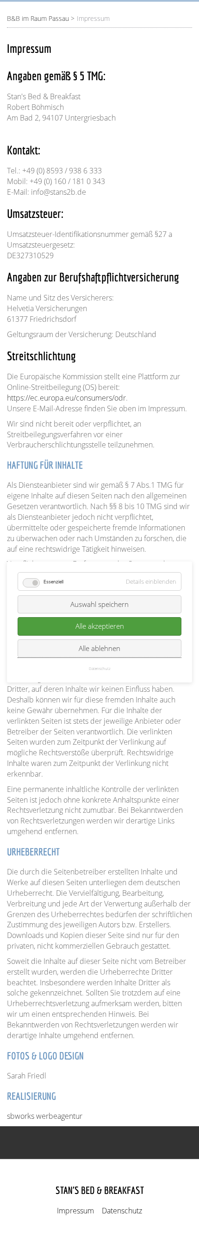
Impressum (75, 1211)
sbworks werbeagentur (44, 1116)
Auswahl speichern (99, 604)
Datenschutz (122, 1211)
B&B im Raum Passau (38, 18)
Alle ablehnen (99, 648)
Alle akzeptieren (99, 626)
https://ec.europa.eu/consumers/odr (66, 398)
